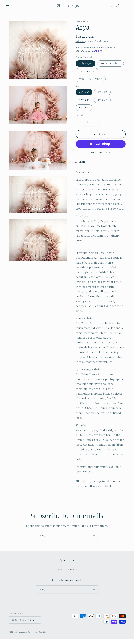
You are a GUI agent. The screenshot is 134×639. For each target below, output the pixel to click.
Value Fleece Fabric (90, 78)
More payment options (100, 152)
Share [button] (82, 161)
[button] (7, 5)
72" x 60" (84, 99)
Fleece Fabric (87, 71)
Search (60, 569)
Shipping (80, 41)
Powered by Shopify (37, 632)
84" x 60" (102, 99)
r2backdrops (21, 632)
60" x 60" (102, 92)
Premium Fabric (110, 63)
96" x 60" (84, 107)
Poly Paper (85, 63)
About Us (72, 569)
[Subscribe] (94, 536)
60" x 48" (84, 92)
